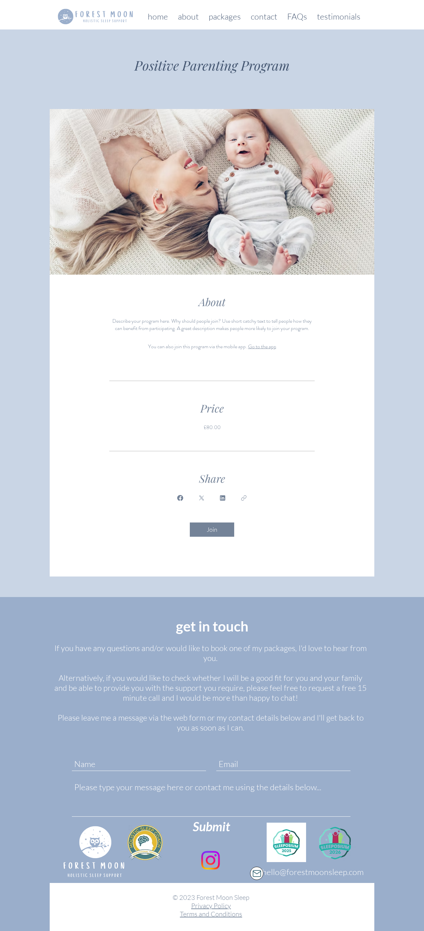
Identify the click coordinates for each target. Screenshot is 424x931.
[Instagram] (210, 860)
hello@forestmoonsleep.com (313, 872)
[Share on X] (201, 498)
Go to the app (262, 346)
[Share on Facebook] (180, 498)
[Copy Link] (244, 498)
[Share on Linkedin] (223, 498)
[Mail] (256, 873)
